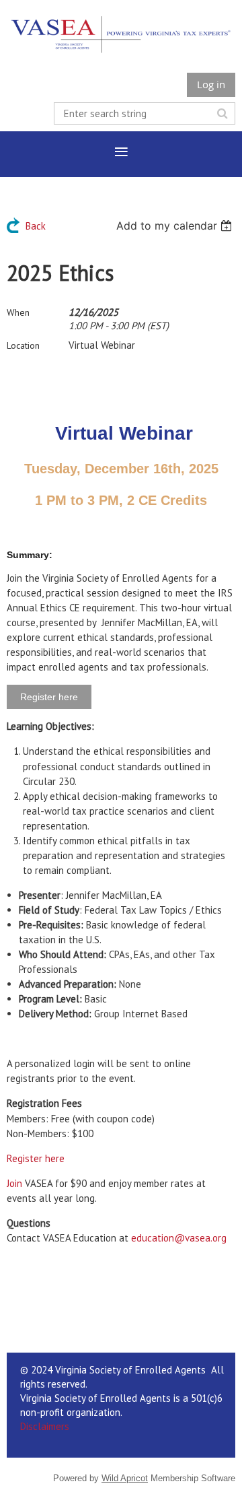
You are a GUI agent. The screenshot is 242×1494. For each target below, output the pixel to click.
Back (36, 225)
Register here (36, 1158)
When (18, 312)
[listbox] (175, 225)
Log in (211, 84)
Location (23, 345)
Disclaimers (44, 1426)
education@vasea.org (179, 1237)
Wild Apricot (125, 1478)
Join (14, 1183)
